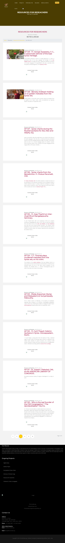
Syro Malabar (42, 223)
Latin (38, 223)
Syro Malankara (51, 223)
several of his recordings (46, 343)
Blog (16, 8)
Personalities (29, 2)
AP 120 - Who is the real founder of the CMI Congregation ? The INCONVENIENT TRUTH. (39, 404)
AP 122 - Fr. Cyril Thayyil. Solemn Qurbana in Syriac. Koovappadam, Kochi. (38, 333)
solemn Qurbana (37, 262)
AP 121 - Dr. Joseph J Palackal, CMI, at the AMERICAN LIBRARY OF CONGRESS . (38, 372)
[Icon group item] (3, 533)
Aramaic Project (6, 466)
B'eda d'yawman (27, 305)
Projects (21, 2)
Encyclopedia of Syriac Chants (9, 470)
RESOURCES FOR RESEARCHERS (32, 32)
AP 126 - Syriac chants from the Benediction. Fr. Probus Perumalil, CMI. (38, 174)
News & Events (45, 2)
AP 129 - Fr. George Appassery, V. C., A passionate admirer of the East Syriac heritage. (39, 54)
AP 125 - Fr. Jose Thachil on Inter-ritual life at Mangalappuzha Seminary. (38, 216)
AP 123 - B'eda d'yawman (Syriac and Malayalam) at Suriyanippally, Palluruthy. (38, 296)
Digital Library (6, 462)
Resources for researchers (8, 477)
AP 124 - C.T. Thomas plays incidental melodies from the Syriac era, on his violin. (36, 257)
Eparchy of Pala (43, 64)
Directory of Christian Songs (9, 474)
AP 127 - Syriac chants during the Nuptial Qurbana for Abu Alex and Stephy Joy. (38, 131)
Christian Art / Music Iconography (10, 481)
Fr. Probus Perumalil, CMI (29, 180)
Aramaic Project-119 (41, 186)
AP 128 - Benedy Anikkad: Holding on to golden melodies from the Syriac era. (38, 94)
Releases (37, 2)
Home (16, 2)
